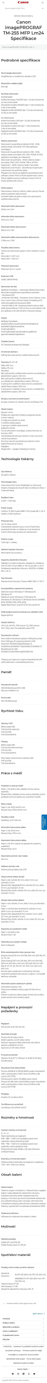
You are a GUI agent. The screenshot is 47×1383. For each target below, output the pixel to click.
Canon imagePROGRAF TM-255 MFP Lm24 (17, 47)
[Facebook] (13, 1374)
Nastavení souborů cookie (23, 1363)
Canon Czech (22, 1369)
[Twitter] (29, 1374)
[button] (44, 822)
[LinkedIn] (23, 1374)
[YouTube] (34, 1374)
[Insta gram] (18, 1374)
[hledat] (3, 2)
